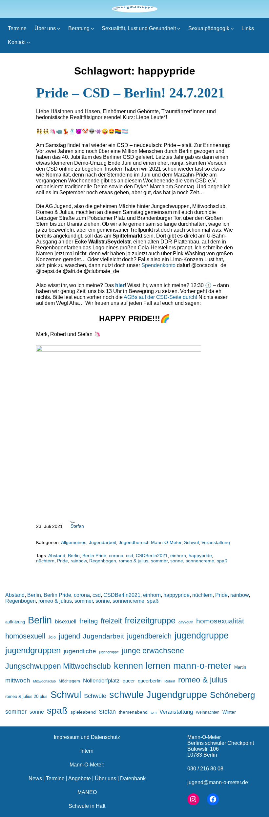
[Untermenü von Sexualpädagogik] (232, 28)
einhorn (178, 555)
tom (153, 712)
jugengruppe (109, 652)
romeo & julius (133, 560)
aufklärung (15, 621)
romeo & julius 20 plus (26, 696)
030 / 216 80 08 (205, 768)
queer (129, 680)
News (35, 778)
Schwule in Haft (87, 806)
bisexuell (65, 621)
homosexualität (220, 621)
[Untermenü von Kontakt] (28, 42)
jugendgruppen (33, 650)
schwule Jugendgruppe (158, 694)
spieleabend (83, 712)
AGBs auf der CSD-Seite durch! (160, 297)
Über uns (105, 778)
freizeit (111, 621)
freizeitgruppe (150, 620)
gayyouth (185, 622)
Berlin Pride (94, 555)
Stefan (77, 526)
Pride (62, 560)
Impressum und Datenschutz (87, 737)
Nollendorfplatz (101, 681)
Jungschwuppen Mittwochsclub (58, 666)
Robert (169, 681)
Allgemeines (73, 542)
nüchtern (45, 560)
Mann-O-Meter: (87, 764)
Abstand (56, 555)
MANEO (87, 792)
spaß (222, 560)
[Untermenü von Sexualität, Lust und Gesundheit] (178, 28)
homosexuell (25, 636)
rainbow (79, 560)
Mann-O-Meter (204, 737)
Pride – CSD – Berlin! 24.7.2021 (130, 92)
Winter (229, 712)
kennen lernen (142, 666)
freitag (88, 621)
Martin (240, 667)
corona (116, 555)
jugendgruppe (202, 635)
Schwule (95, 696)
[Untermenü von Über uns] (58, 28)
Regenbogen (102, 560)
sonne (176, 560)
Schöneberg (232, 695)
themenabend (133, 712)
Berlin (74, 555)
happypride (200, 555)
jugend (69, 636)
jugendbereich (149, 636)
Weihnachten (207, 712)
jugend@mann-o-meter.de (217, 782)
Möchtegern (69, 681)
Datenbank (133, 778)
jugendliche (80, 651)
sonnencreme (200, 560)
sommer (159, 560)
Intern (86, 751)
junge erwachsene (153, 650)
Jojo (52, 637)
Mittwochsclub (44, 681)
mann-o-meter (202, 665)
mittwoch (17, 680)
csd (129, 555)
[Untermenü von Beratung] (92, 28)
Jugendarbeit (102, 542)
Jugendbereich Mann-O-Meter (150, 542)
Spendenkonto (158, 265)
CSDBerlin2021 (152, 555)
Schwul (191, 542)
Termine (55, 778)
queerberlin (149, 680)
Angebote (79, 778)
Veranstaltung (215, 542)
